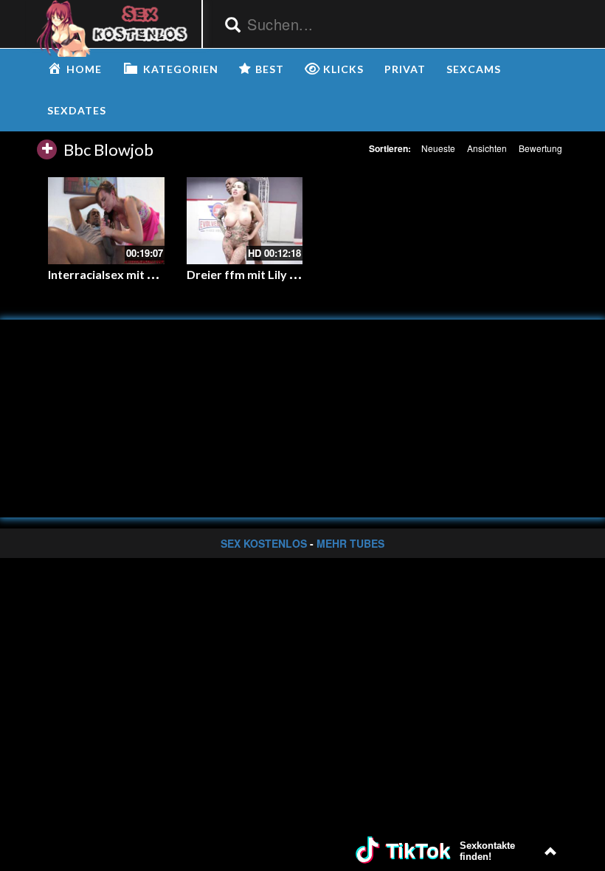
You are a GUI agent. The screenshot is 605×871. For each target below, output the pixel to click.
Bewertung (540, 148)
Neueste (438, 148)
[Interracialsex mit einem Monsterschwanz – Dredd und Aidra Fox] (106, 220)
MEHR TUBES (350, 543)
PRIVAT (405, 69)
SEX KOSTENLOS (264, 543)
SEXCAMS (473, 69)
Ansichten (487, 148)
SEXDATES (76, 110)
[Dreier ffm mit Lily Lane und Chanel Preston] (245, 220)
